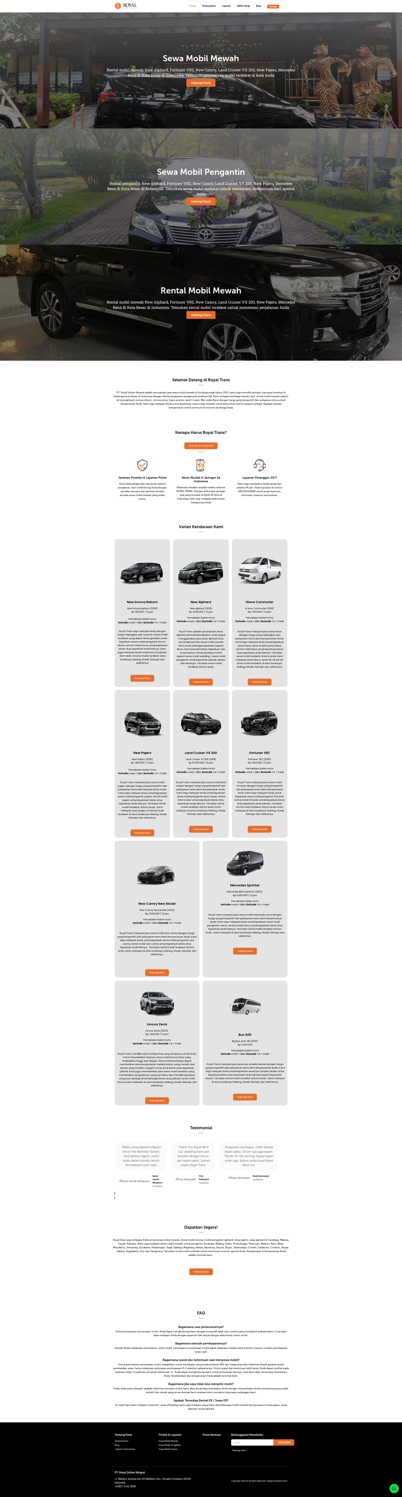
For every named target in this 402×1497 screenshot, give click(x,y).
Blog (258, 6)
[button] (196, 1193)
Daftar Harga (243, 6)
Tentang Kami (209, 6)
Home (192, 6)
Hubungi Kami (201, 83)
